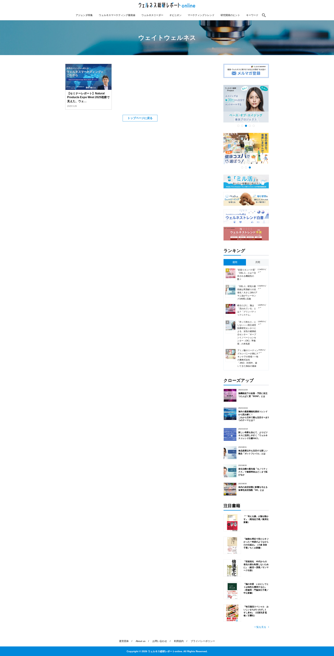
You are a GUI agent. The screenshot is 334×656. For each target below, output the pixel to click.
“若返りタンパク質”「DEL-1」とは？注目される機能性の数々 (246, 274)
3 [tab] (246, 126)
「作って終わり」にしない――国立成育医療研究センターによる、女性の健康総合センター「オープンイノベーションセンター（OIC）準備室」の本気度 (246, 333)
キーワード (252, 15)
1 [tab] (238, 126)
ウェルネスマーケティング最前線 (117, 15)
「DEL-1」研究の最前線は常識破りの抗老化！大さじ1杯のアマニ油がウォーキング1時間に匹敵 (247, 292)
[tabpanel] (246, 103)
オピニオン (175, 15)
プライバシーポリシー (203, 641)
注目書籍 (232, 505)
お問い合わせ (159, 641)
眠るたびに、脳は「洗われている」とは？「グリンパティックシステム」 (246, 310)
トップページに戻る (140, 118)
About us (140, 641)
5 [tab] (254, 126)
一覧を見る (260, 627)
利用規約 (179, 641)
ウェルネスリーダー (152, 15)
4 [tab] (250, 126)
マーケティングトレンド (201, 15)
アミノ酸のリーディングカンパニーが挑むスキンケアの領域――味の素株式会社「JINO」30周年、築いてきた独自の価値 (247, 358)
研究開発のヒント (230, 15)
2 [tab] (242, 126)
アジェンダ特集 (84, 15)
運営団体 (124, 641)
